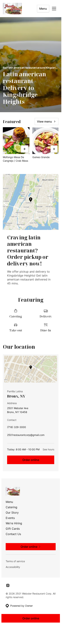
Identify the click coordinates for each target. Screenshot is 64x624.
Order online (30, 460)
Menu (43, 8)
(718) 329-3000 (16, 428)
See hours (48, 449)
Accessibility (13, 566)
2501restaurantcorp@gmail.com (25, 435)
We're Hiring (14, 523)
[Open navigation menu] (54, 8)
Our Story (12, 512)
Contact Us (13, 534)
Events (10, 518)
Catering (11, 507)
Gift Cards (13, 528)
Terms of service (15, 561)
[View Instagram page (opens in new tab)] (8, 585)
